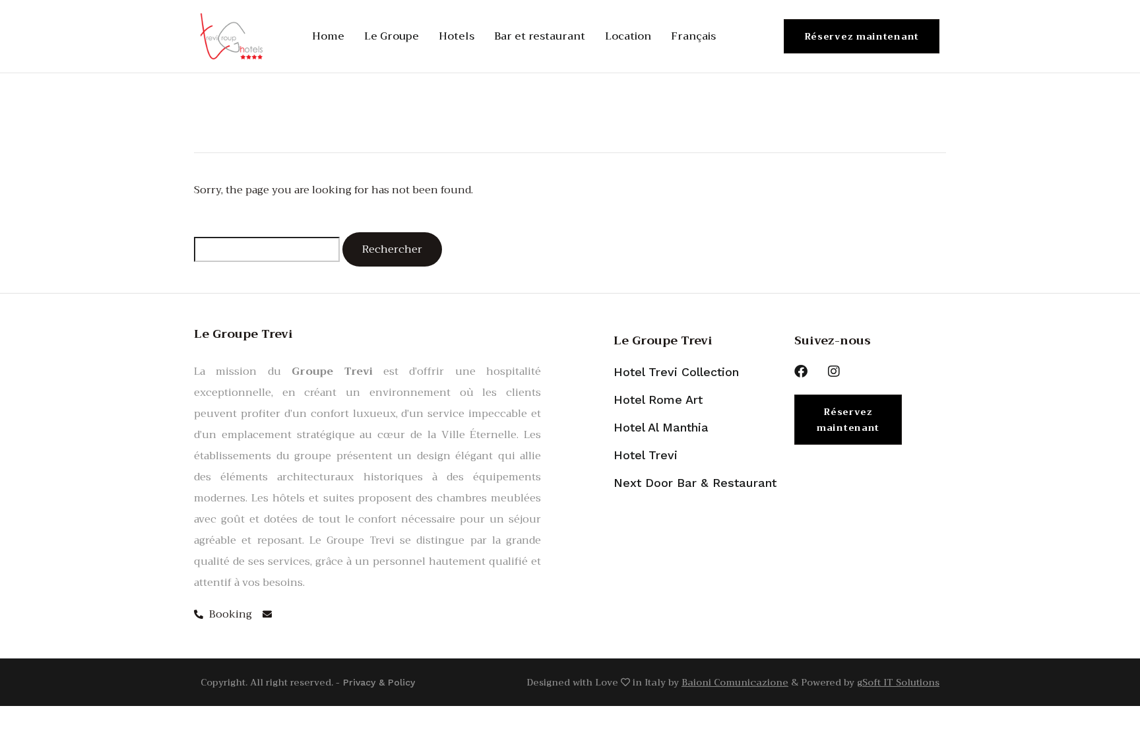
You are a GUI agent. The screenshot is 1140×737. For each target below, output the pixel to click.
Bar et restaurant (539, 36)
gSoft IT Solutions (898, 682)
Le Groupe (391, 36)
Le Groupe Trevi (663, 340)
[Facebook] (801, 371)
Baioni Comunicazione (734, 682)
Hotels (456, 36)
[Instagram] (833, 371)
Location (628, 36)
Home (328, 36)
